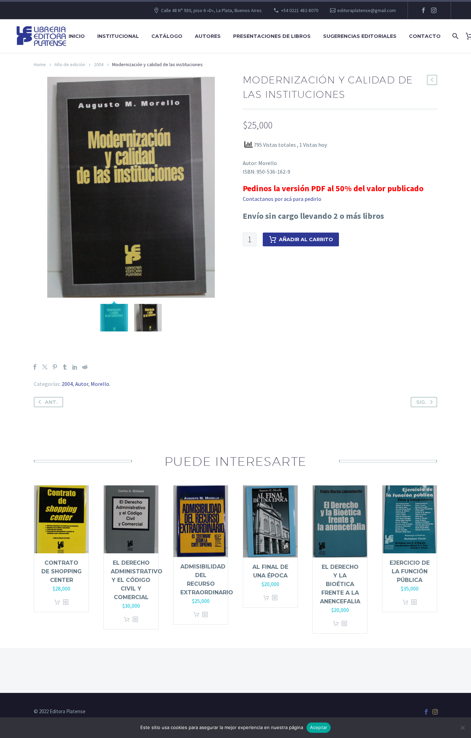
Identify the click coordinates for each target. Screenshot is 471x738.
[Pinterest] (55, 367)
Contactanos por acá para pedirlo (282, 198)
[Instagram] (434, 10)
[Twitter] (45, 367)
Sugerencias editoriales (360, 36)
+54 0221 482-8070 (299, 10)
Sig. (421, 402)
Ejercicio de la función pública (410, 571)
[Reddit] (85, 367)
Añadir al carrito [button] (57, 602)
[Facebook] (423, 10)
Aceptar (319, 727)
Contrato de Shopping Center (61, 571)
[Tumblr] (65, 367)
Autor (81, 383)
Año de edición (69, 64)
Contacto (425, 36)
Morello (100, 383)
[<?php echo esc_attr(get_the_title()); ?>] (65, 602)
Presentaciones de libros (272, 36)
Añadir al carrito (306, 239)
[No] (462, 727)
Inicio (77, 36)
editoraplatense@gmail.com (366, 10)
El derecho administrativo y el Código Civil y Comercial (136, 580)
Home (40, 64)
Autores (208, 36)
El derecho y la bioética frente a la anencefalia (340, 584)
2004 (98, 64)
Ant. (51, 402)
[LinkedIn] (75, 367)
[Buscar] (454, 36)
